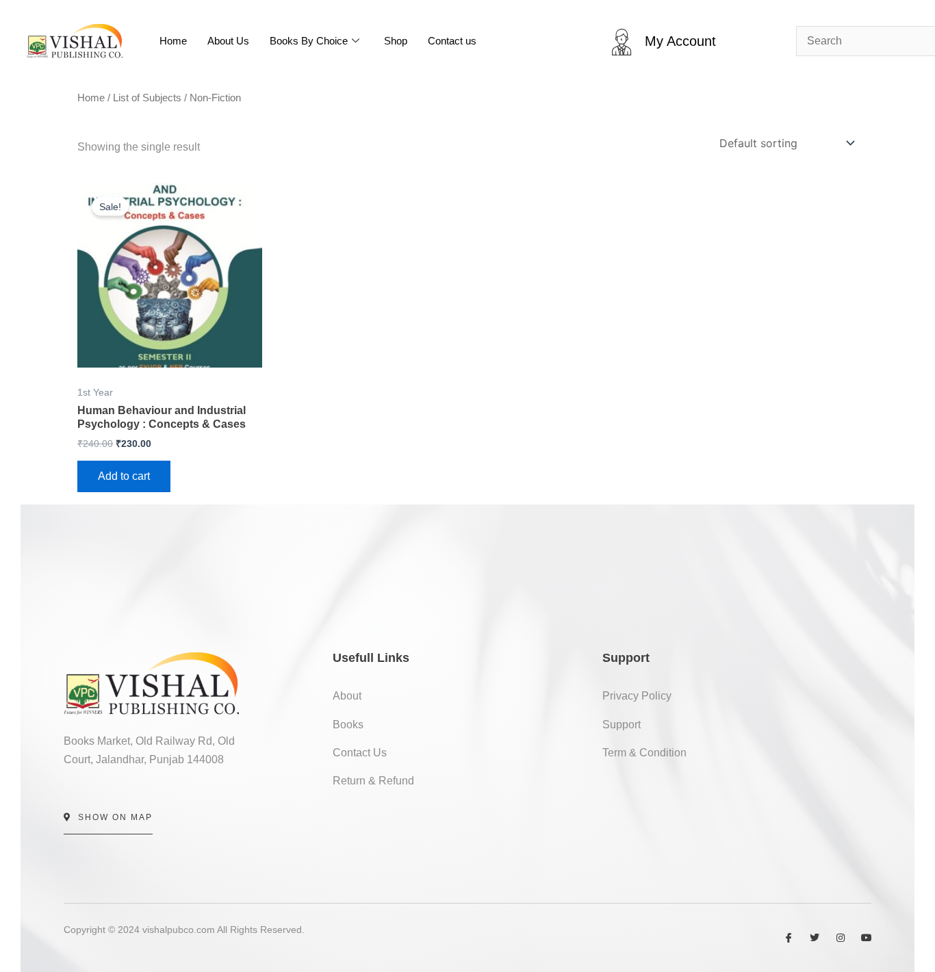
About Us (228, 41)
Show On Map (115, 817)
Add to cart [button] (124, 476)
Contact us (452, 41)
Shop (395, 41)
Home (173, 41)
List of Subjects (147, 97)
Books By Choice (309, 41)
